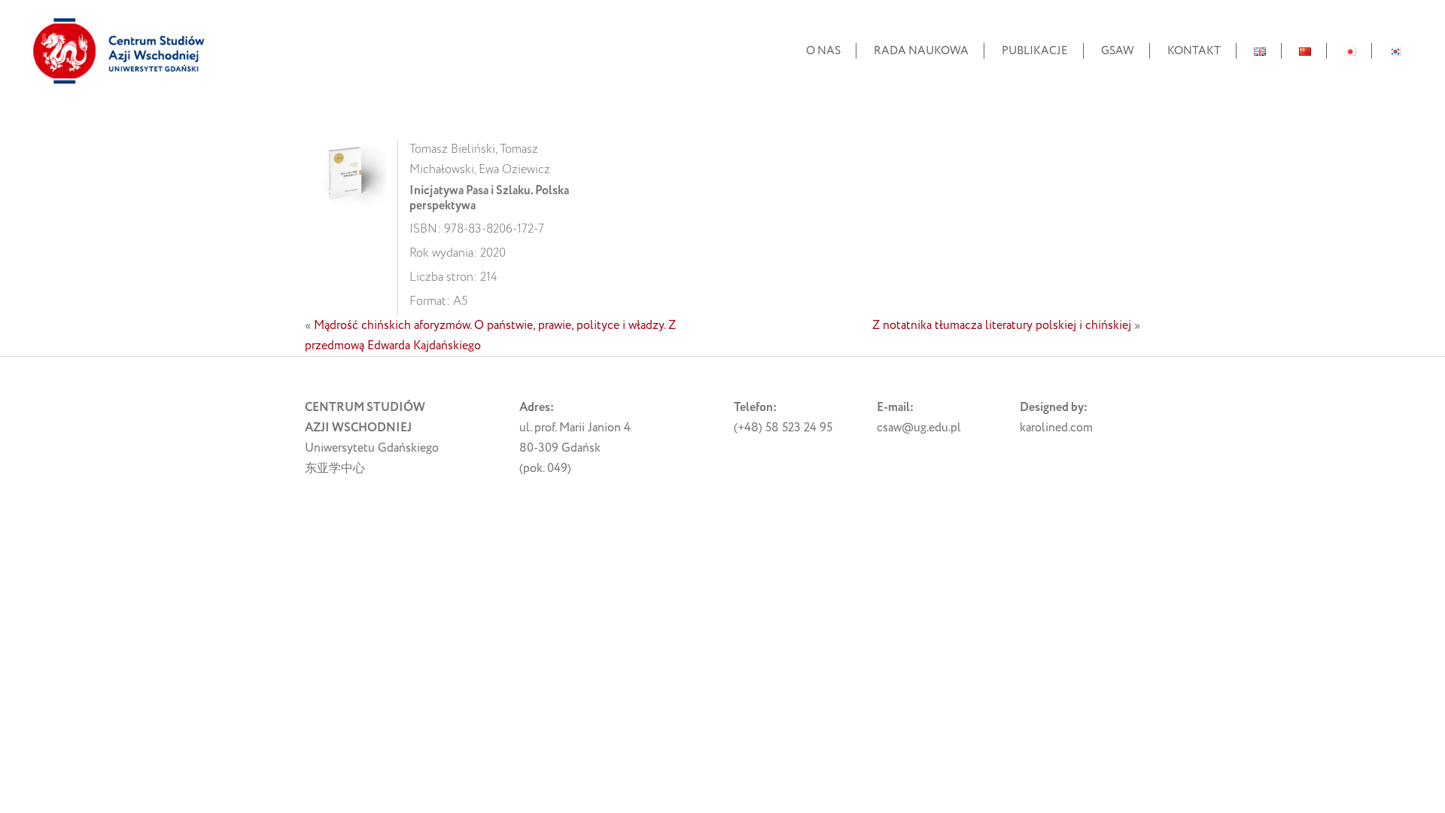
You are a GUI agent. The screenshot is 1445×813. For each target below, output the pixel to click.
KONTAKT (1194, 51)
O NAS (823, 51)
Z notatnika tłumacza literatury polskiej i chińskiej (1001, 325)
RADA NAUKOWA (921, 51)
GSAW (1117, 51)
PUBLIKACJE (1035, 51)
